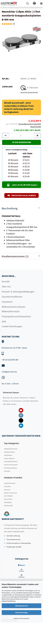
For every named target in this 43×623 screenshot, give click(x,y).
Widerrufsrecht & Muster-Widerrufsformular (14, 309)
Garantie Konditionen (12, 296)
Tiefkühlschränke (9, 452)
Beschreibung (10, 208)
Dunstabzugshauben (10, 468)
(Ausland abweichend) (29, 92)
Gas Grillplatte (8, 496)
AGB (4, 321)
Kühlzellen (7, 486)
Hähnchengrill (8, 505)
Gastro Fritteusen (9, 458)
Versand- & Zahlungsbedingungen (18, 291)
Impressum (7, 301)
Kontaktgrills (8, 502)
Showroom (24, 398)
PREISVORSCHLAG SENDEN (23, 195)
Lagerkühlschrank (9, 483)
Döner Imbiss (8, 499)
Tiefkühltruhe (8, 455)
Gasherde (7, 490)
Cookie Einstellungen (12, 326)
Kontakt (6, 281)
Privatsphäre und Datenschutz (16, 316)
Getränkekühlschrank (10, 449)
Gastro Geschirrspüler (11, 465)
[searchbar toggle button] (27, 3)
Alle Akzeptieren (21, 606)
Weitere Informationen (21, 618)
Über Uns (6, 286)
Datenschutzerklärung (8, 601)
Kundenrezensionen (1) (15, 256)
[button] (5, 135)
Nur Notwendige (21, 612)
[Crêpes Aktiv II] (21, 42)
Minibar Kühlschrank (10, 493)
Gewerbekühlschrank (10, 461)
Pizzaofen (7, 471)
